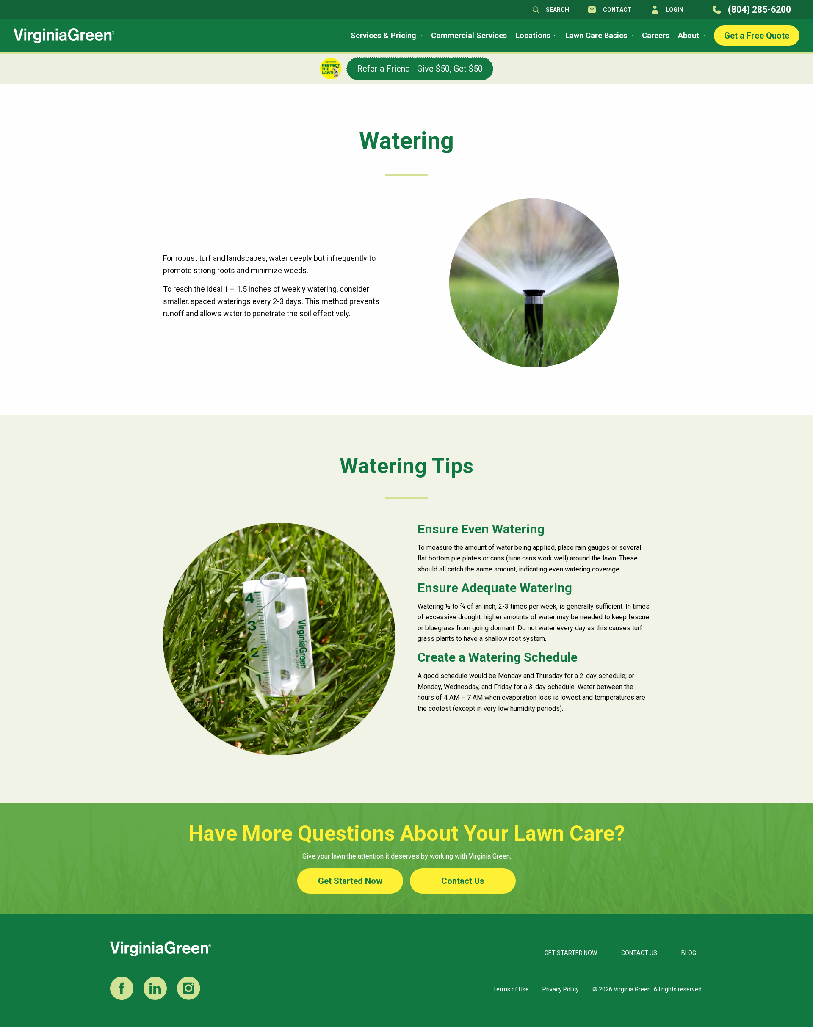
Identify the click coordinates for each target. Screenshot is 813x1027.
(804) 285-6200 (759, 9)
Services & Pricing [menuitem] (383, 35)
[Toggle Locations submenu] (554, 35)
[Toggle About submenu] (703, 35)
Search (557, 9)
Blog (688, 953)
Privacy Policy (560, 989)
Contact (617, 9)
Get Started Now (350, 881)
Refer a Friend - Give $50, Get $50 (420, 68)
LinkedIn (155, 988)
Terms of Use (511, 989)
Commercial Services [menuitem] (469, 35)
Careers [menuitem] (655, 35)
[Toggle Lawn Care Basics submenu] (631, 35)
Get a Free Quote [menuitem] (756, 35)
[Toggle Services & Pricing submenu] (420, 35)
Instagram (188, 988)
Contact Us (462, 881)
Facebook (121, 988)
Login (674, 9)
